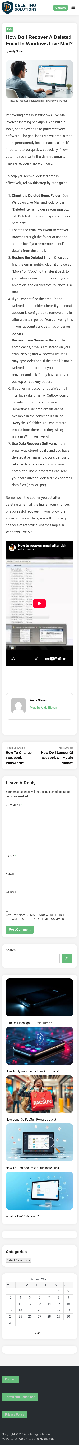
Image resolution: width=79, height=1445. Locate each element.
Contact (60, 7)
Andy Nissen (16, 51)
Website (12, 892)
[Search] (67, 958)
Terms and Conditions (20, 1397)
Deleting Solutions (39, 1434)
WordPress (25, 1439)
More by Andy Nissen (43, 707)
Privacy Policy (14, 1414)
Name (11, 856)
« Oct (38, 1333)
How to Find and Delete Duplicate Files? (33, 1168)
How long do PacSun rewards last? (31, 1119)
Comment (14, 804)
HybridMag (47, 1439)
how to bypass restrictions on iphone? (33, 1071)
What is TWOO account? (22, 1216)
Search (11, 950)
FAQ (9, 29)
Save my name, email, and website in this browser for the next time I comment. (37, 916)
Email (11, 874)
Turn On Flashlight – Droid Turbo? (29, 1023)
